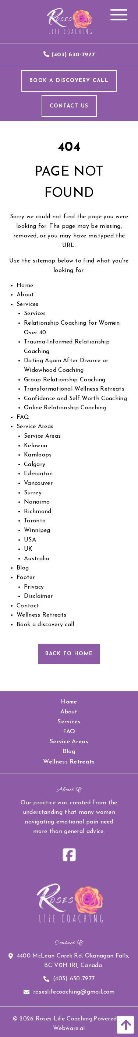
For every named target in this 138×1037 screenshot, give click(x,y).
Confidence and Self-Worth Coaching (75, 399)
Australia (36, 559)
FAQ (23, 417)
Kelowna (35, 446)
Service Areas (35, 427)
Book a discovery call (45, 625)
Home (25, 286)
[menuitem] (69, 702)
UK (28, 549)
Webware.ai (69, 1028)
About (25, 295)
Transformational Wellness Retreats (74, 389)
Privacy (34, 587)
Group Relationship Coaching (65, 380)
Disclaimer (38, 596)
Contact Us (69, 106)
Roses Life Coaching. (64, 1019)
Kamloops (38, 455)
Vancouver (38, 483)
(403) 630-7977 (74, 979)
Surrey (33, 493)
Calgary (34, 465)
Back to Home (69, 654)
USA (30, 540)
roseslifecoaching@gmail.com (74, 992)
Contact (28, 606)
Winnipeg (37, 530)
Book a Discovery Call (69, 81)
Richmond (38, 512)
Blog (23, 568)
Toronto (35, 521)
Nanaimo (37, 502)
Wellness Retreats (41, 615)
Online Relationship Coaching (65, 408)
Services (28, 304)
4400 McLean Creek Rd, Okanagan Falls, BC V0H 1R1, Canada (73, 961)
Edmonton (38, 474)
